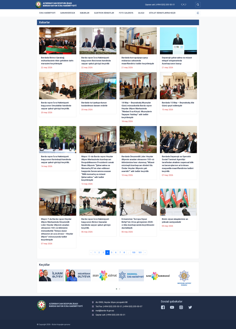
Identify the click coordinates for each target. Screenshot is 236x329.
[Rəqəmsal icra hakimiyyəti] (131, 275)
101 (140, 252)
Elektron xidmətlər (104, 13)
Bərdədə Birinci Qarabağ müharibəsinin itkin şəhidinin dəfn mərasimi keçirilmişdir (57, 60)
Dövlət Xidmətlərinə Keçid (162, 13)
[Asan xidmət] (104, 275)
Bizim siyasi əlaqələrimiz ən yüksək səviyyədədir (175, 220)
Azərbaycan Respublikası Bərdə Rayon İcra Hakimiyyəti (59, 4)
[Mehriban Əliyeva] (78, 275)
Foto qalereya (126, 13)
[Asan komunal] (157, 275)
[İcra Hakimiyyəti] (38, 4)
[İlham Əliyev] (51, 275)
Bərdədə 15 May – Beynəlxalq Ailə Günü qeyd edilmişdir (178, 104)
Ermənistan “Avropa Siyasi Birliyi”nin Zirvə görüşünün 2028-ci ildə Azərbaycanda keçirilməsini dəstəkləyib (138, 223)
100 (133, 252)
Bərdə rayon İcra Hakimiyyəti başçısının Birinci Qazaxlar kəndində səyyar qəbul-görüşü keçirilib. (96, 223)
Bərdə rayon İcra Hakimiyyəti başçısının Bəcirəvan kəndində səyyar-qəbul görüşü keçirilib (96, 60)
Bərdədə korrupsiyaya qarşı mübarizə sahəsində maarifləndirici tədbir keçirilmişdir (138, 60)
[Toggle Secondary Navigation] (198, 13)
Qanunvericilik (67, 13)
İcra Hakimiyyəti (47, 13)
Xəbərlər (84, 13)
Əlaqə (141, 13)
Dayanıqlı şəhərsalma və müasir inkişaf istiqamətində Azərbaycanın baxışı (177, 60)
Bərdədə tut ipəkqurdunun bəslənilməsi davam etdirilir (94, 104)
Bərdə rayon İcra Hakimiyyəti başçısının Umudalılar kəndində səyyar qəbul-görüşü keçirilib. (56, 105)
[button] (116, 289)
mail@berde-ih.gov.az (105, 310)
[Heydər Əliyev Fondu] (184, 277)
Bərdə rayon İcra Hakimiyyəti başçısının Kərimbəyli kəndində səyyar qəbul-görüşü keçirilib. (56, 159)
